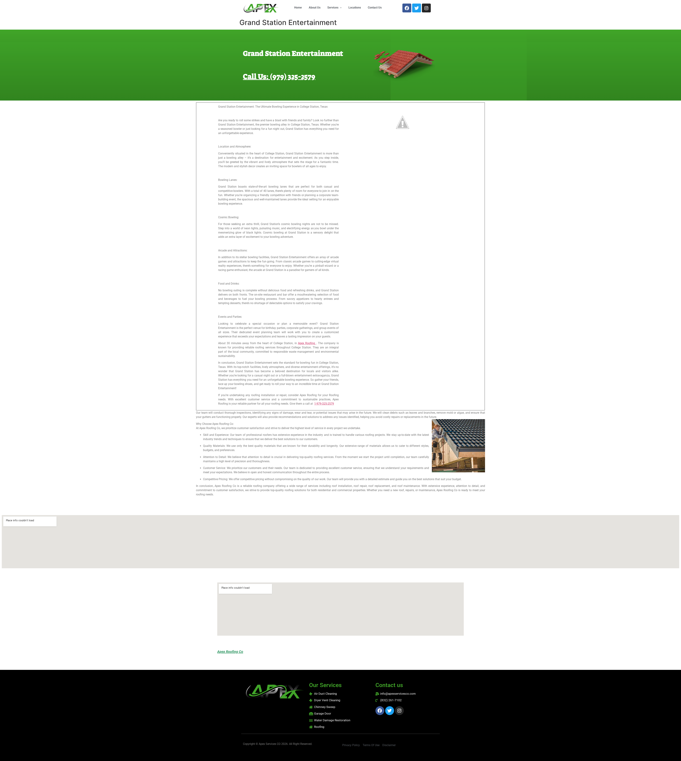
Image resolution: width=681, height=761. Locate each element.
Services (332, 7)
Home (298, 7)
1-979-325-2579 (324, 403)
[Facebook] (406, 8)
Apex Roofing (307, 343)
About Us (314, 7)
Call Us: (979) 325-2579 (279, 76)
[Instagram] (426, 8)
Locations (354, 7)
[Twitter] (416, 8)
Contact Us (375, 7)
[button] (334, 8)
